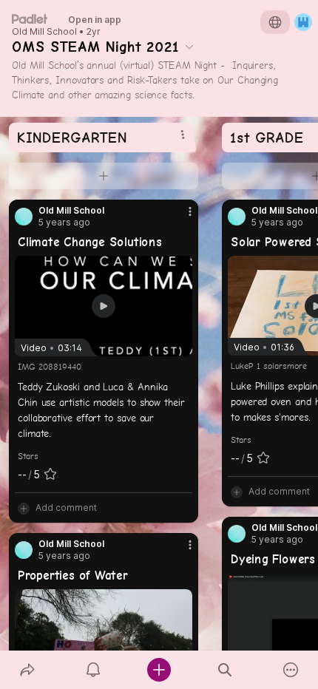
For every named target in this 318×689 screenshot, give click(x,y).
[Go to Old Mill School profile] (24, 216)
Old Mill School (44, 32)
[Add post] (159, 670)
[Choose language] (275, 22)
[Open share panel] (27, 670)
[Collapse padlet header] (189, 46)
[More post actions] (180, 217)
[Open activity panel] (93, 670)
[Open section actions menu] (182, 134)
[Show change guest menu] (303, 22)
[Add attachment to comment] (23, 508)
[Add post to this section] (103, 176)
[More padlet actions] (291, 670)
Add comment (66, 507)
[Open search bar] (225, 670)
